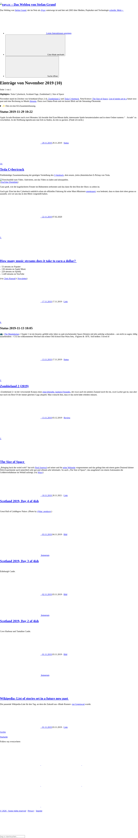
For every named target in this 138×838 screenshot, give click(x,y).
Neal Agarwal (41, 467)
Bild (65, 534)
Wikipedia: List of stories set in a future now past (34, 698)
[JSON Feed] (20, 806)
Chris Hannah (10, 278)
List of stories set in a (118, 99)
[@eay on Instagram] (61, 785)
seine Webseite (69, 467)
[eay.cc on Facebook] (102, 785)
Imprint (39, 811)
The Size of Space (100, 99)
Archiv (3, 732)
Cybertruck (59, 175)
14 (1, 164)
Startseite (4, 737)
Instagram (44, 555)
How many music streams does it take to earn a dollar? (38, 261)
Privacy (31, 811)
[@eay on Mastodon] (20, 764)
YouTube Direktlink (9, 182)
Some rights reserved (13, 811)
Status (66, 143)
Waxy (40, 472)
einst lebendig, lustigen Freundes (56, 392)
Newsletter (22, 278)
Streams (33, 101)
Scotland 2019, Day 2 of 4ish (19, 621)
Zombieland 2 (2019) (14, 386)
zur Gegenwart (78, 704)
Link (66, 301)
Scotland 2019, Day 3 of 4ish (19, 561)
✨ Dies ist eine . (19, 106)
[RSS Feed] (61, 806)
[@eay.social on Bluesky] (61, 764)
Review (67, 418)
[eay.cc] (28, 4)
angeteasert (91, 191)
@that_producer (44, 511)
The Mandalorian (11, 334)
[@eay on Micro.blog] (102, 764)
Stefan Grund (20, 10)
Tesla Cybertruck (71, 99)
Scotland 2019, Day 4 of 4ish (19, 501)
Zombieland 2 (54, 99)
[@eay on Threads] (20, 785)
